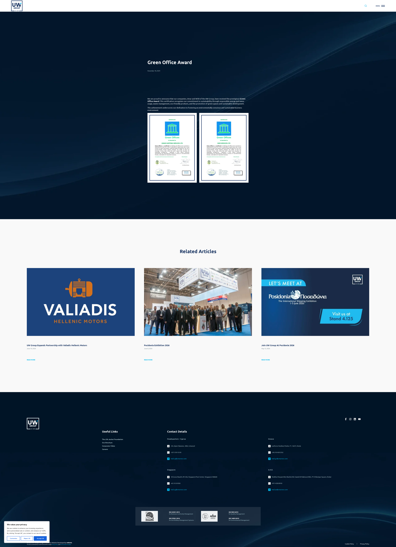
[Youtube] (359, 419)
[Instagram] (350, 419)
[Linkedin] (355, 419)
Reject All (27, 538)
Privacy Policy (55, 544)
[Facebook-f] (346, 419)
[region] (27, 532)
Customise (13, 538)
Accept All (40, 538)
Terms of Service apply (65, 544)
